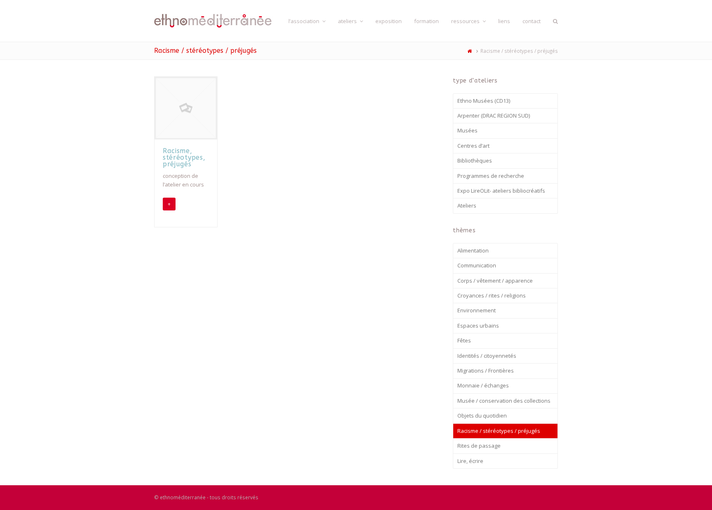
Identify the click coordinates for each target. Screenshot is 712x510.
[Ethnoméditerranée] (215, 20)
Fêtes (464, 340)
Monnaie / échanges (483, 385)
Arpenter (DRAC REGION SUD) (493, 115)
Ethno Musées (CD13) (483, 100)
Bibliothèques (474, 160)
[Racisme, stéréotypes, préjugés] (186, 108)
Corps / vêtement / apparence (495, 280)
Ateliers (466, 205)
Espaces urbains (478, 325)
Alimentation (473, 250)
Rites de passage (479, 445)
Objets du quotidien (482, 415)
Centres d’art (473, 145)
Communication (476, 265)
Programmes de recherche (490, 175)
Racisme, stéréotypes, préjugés (184, 157)
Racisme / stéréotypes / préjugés (498, 430)
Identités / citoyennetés (486, 355)
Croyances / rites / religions (491, 295)
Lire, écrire (470, 461)
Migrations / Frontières (485, 370)
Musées (467, 130)
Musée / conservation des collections (503, 400)
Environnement (476, 310)
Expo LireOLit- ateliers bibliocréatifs (501, 190)
